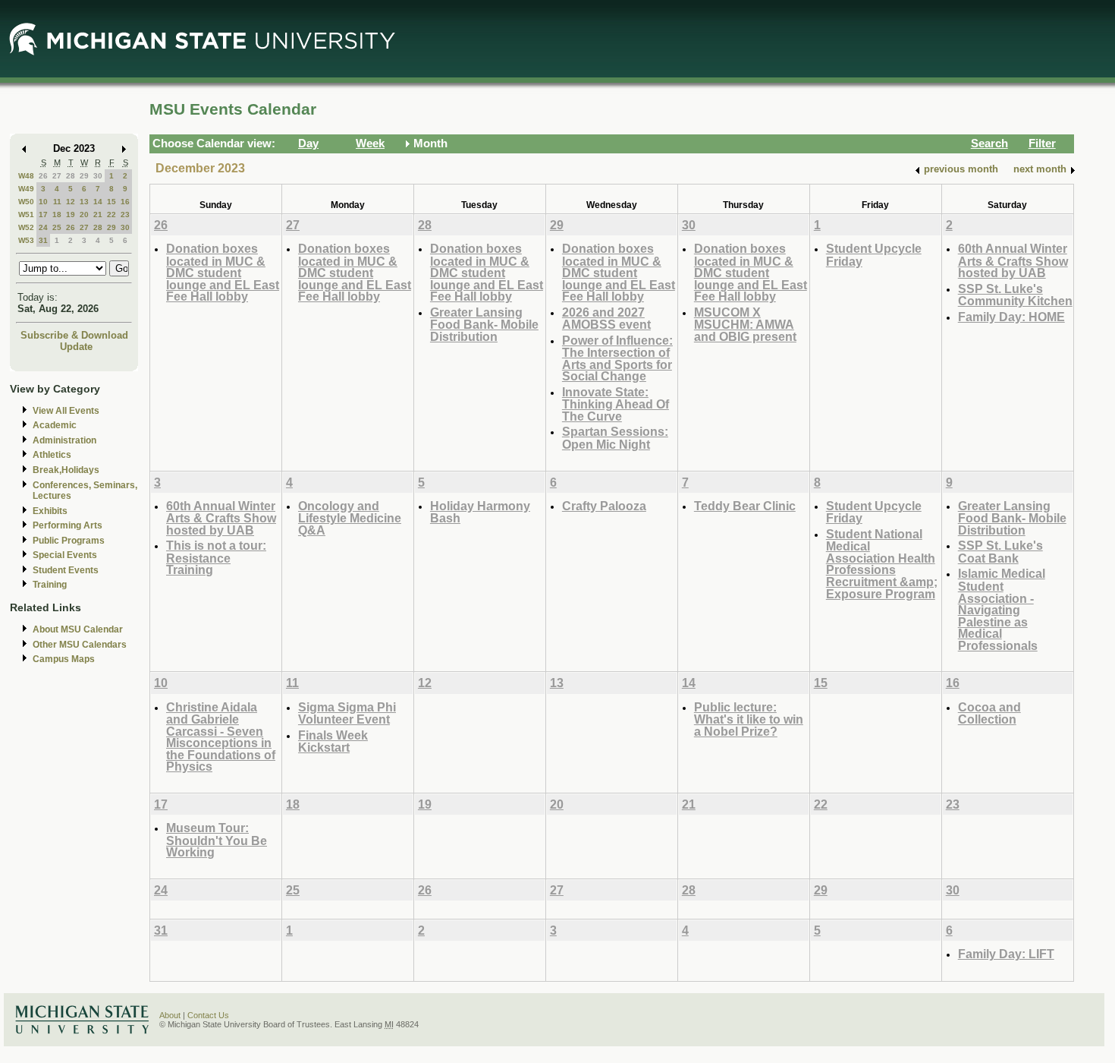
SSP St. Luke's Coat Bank (1000, 551)
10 (43, 201)
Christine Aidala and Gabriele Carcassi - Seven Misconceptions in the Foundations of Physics (220, 737)
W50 (26, 201)
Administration (64, 440)
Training (50, 584)
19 (70, 214)
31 (43, 240)
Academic (55, 425)
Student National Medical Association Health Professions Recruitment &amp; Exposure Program (882, 564)
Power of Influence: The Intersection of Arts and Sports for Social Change (617, 358)
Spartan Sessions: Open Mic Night (615, 437)
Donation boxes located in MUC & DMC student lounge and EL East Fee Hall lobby (222, 272)
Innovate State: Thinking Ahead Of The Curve (615, 404)
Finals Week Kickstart (333, 741)
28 (70, 176)
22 (111, 214)
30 (97, 176)
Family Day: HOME (1011, 316)
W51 (26, 214)
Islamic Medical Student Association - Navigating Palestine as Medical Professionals (1001, 608)
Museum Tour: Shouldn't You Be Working (216, 840)
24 (43, 227)
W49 (26, 189)
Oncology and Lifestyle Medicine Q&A (349, 518)
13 (84, 201)
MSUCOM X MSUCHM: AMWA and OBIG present (745, 324)
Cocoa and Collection (989, 713)
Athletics (52, 454)
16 (125, 201)
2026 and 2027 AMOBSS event (606, 318)
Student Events (66, 570)
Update (76, 346)
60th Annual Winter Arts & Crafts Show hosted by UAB (1013, 260)
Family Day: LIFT (1006, 953)
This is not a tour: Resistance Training (216, 557)
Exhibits (50, 511)
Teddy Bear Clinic (745, 506)
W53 (26, 240)
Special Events (65, 555)
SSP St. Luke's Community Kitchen (1015, 295)
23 (125, 214)
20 (84, 214)
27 (56, 176)
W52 (26, 227)
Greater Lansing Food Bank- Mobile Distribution (484, 324)
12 (70, 201)
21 (97, 214)
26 (43, 176)
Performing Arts (67, 525)
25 (56, 227)
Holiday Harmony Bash (480, 512)
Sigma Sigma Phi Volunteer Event (347, 713)
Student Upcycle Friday (874, 254)
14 (97, 201)
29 (84, 176)
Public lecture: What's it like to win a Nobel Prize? (748, 719)
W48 (26, 176)
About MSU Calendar (78, 629)
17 (43, 214)
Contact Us (208, 1015)
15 (111, 201)
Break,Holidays (66, 470)
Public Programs (69, 540)
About (170, 1015)
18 (56, 214)
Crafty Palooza (604, 506)
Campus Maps (64, 659)
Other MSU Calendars (80, 644)
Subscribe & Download (74, 335)
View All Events (66, 410)
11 (57, 201)
